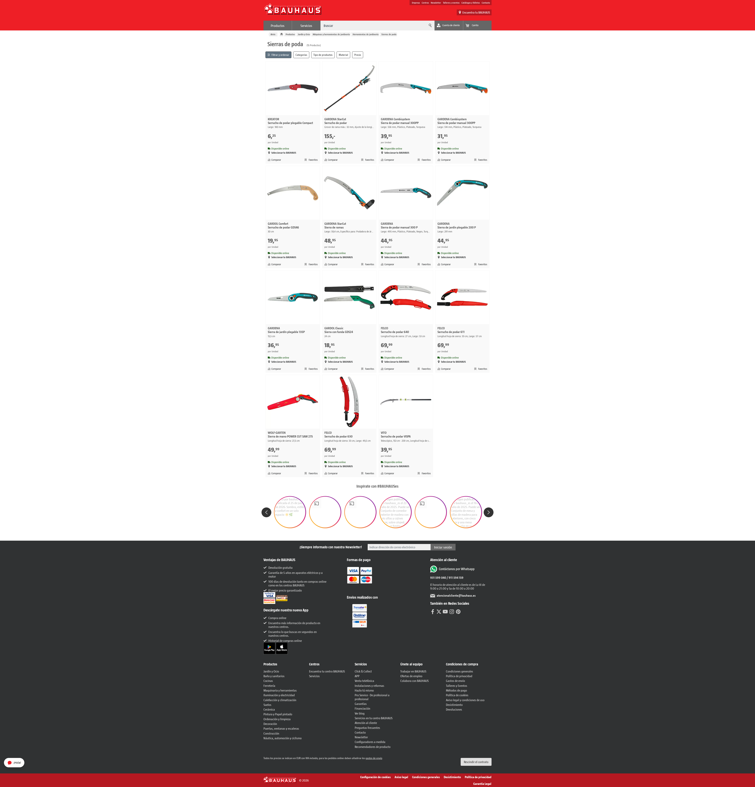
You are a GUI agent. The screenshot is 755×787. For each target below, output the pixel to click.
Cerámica (269, 709)
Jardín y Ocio (304, 34)
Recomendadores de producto (372, 746)
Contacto (486, 2)
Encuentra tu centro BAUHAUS (327, 671)
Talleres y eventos (451, 2)
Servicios (306, 25)
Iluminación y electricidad (279, 695)
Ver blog (360, 713)
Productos (278, 25)
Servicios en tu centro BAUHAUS (373, 718)
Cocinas (268, 680)
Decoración (270, 724)
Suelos (267, 704)
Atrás (273, 34)
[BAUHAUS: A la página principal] (292, 11)
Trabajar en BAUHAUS (413, 671)
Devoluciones (454, 709)
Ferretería (269, 685)
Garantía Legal (482, 783)
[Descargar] (269, 648)
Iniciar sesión (443, 547)
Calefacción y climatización (279, 700)
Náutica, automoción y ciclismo (282, 738)
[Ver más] (359, 615)
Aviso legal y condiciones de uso (465, 700)
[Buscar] (430, 25)
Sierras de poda (388, 34)
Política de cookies (457, 695)
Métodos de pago (456, 690)
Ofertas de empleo (411, 676)
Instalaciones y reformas (369, 685)
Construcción (271, 733)
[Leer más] (359, 578)
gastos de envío (374, 758)
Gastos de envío (455, 680)
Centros (425, 2)
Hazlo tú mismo (364, 690)
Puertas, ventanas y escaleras (281, 728)
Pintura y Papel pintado (277, 714)
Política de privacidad (459, 676)
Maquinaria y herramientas (280, 690)
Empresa (416, 2)
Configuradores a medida (370, 742)
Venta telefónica (364, 680)
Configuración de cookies (375, 777)
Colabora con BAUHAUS (414, 680)
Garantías (361, 703)
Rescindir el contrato (476, 762)
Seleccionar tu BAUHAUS (283, 152)
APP (357, 676)
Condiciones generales (459, 671)
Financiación (362, 708)
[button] (290, 512)
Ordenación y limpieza (277, 719)
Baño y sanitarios (274, 676)
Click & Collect (363, 671)
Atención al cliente (366, 723)
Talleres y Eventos (456, 685)
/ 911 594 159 (454, 577)
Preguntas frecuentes (367, 727)
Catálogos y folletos (470, 2)
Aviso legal (401, 777)
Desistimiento (454, 704)
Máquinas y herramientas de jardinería (331, 34)
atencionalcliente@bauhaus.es (456, 595)
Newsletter (436, 2)
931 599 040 (438, 577)
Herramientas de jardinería (365, 34)
